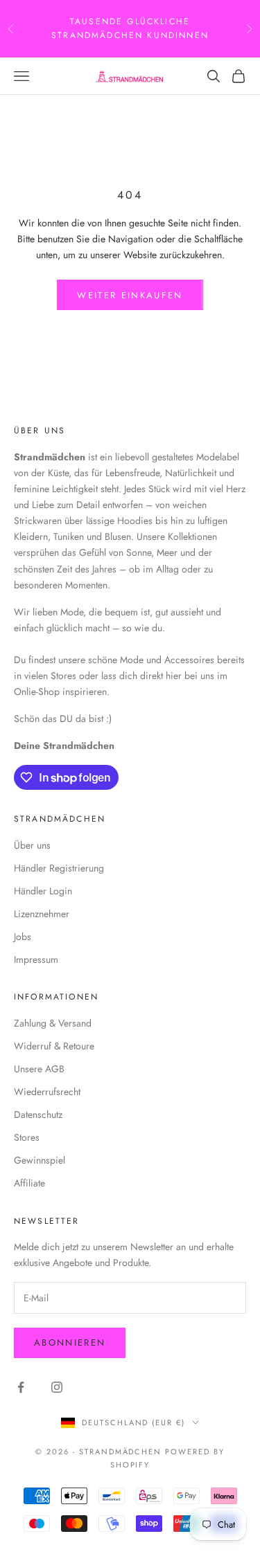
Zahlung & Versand (53, 1023)
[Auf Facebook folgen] (21, 1387)
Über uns (32, 845)
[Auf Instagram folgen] (57, 1387)
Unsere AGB (39, 1069)
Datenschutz (38, 1114)
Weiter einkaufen (129, 295)
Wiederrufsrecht (47, 1092)
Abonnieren (69, 1342)
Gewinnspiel (39, 1160)
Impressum (36, 959)
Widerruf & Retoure (54, 1046)
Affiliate (29, 1183)
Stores (27, 1137)
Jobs (22, 936)
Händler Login (43, 891)
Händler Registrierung (59, 868)
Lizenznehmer (41, 914)
